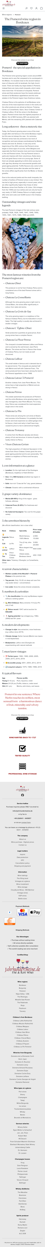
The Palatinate (22, 1002)
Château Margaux (22, 1026)
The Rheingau (22, 997)
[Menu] (3, 8)
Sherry (22, 1094)
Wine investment (22, 884)
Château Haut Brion (22, 1032)
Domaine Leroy (22, 1065)
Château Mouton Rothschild (22, 1023)
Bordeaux (22, 985)
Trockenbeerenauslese (22, 1109)
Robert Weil (22, 1136)
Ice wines (22, 1106)
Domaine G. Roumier (22, 1062)
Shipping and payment (22, 866)
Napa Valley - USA (22, 994)
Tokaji (22, 1100)
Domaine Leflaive (22, 1076)
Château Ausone (22, 1041)
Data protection (22, 857)
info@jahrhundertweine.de (22, 811)
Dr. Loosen (22, 1153)
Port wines (22, 1092)
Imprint (22, 854)
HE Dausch (22, 1139)
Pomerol (22, 991)
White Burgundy (22, 1103)
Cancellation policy (22, 863)
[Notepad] (31, 8)
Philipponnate (22, 1174)
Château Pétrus (22, 1035)
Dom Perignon (22, 1165)
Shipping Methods (22, 930)
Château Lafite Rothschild (22, 1021)
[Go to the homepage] (22, 3)
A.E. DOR (22, 1233)
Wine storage (22, 887)
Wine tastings (22, 875)
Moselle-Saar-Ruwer (22, 1000)
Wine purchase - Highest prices (22, 842)
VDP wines (22, 896)
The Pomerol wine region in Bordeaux (22, 20)
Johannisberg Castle (22, 1147)
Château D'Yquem (22, 1044)
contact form (26, 822)
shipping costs (22, 1242)
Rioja (22, 1005)
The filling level (22, 878)
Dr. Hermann (22, 1150)
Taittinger (22, 1177)
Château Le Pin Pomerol (22, 1047)
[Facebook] (22, 795)
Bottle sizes (22, 898)
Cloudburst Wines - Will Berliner (22, 890)
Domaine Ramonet (22, 1082)
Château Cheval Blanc (22, 1038)
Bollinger (22, 1183)
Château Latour (22, 1029)
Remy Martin (22, 1225)
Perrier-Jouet (22, 1171)
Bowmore (22, 1195)
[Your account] (36, 8)
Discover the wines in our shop (22, 60)
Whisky (22, 1112)
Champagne (22, 1097)
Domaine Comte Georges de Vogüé (23, 1079)
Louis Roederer (22, 1168)
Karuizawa (22, 1198)
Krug (22, 1162)
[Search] (26, 8)
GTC (22, 860)
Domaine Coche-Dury (22, 1073)
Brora (22, 1207)
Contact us (22, 845)
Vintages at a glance (22, 881)
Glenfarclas (22, 1204)
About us (22, 839)
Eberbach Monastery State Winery (22, 1144)
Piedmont (22, 1008)
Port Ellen (22, 1201)
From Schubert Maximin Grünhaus (22, 1141)
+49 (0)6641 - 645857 (22, 818)
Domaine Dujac (22, 1070)
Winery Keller (22, 1127)
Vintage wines (22, 893)
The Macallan (22, 1192)
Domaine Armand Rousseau (22, 1068)
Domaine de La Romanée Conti (22, 1056)
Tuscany (23, 1011)
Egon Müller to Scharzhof (22, 1130)
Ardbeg (22, 1209)
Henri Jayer (22, 1059)
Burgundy (22, 988)
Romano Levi (22, 1228)
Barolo (22, 1115)
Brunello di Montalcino (22, 1117)
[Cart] (41, 8)
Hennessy (22, 1219)
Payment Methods (22, 906)
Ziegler (22, 1231)
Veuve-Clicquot (22, 1180)
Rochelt (22, 1222)
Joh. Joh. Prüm (22, 1133)
